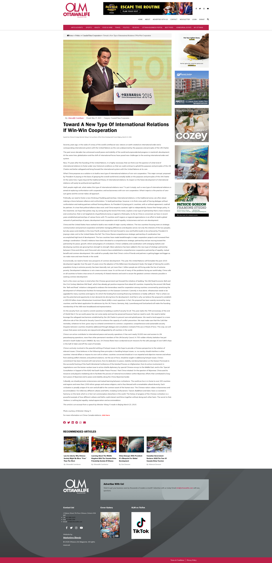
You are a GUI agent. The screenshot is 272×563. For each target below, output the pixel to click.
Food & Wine (107, 27)
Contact (173, 19)
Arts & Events (77, 27)
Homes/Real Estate (183, 27)
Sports (89, 27)
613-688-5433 (70, 517)
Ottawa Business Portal (152, 27)
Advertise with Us (160, 19)
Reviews (135, 27)
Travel (117, 27)
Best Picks (169, 27)
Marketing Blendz (72, 537)
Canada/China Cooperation (92, 35)
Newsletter (185, 19)
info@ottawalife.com (184, 488)
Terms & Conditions (177, 560)
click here (106, 415)
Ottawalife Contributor (76, 118)
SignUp (202, 19)
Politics (126, 27)
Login (194, 19)
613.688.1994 (70, 520)
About (147, 19)
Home (140, 19)
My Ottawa (198, 27)
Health (97, 27)
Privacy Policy (192, 560)
